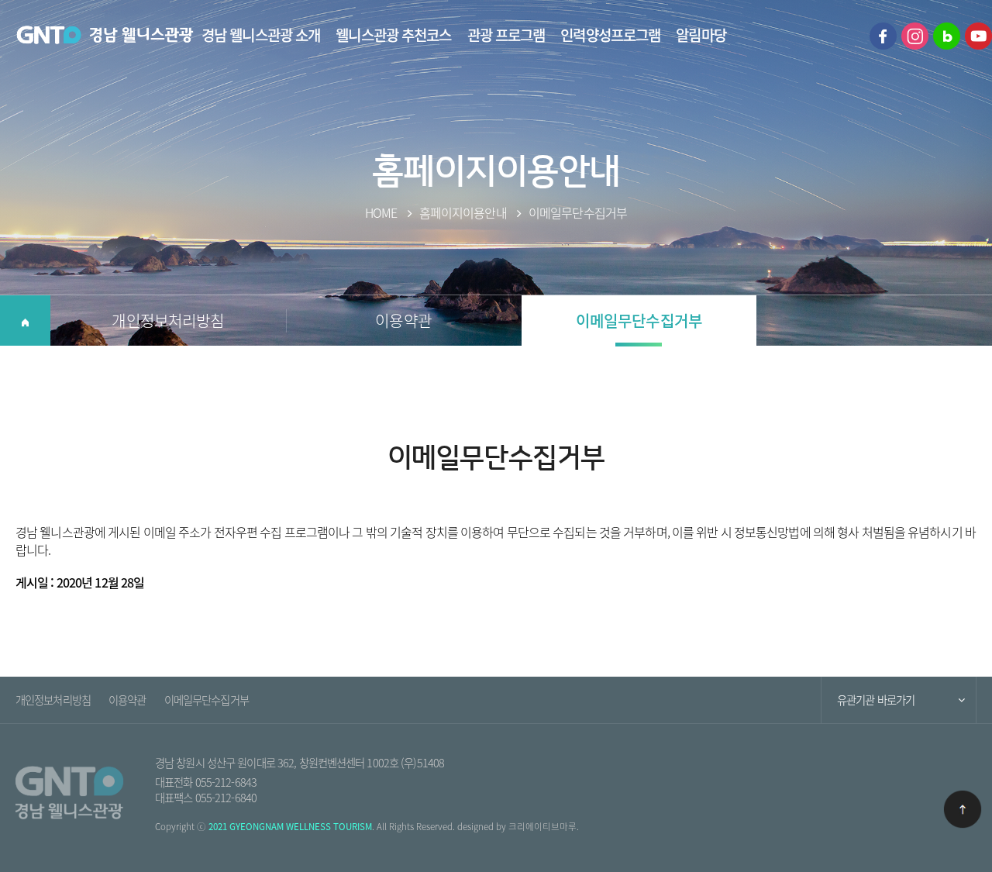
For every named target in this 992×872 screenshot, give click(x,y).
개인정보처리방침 (168, 320)
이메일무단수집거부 (639, 320)
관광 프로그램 (506, 35)
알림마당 (700, 35)
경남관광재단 (105, 35)
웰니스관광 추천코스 (393, 35)
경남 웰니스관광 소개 (261, 35)
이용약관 (403, 320)
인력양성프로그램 (610, 35)
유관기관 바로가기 (875, 699)
